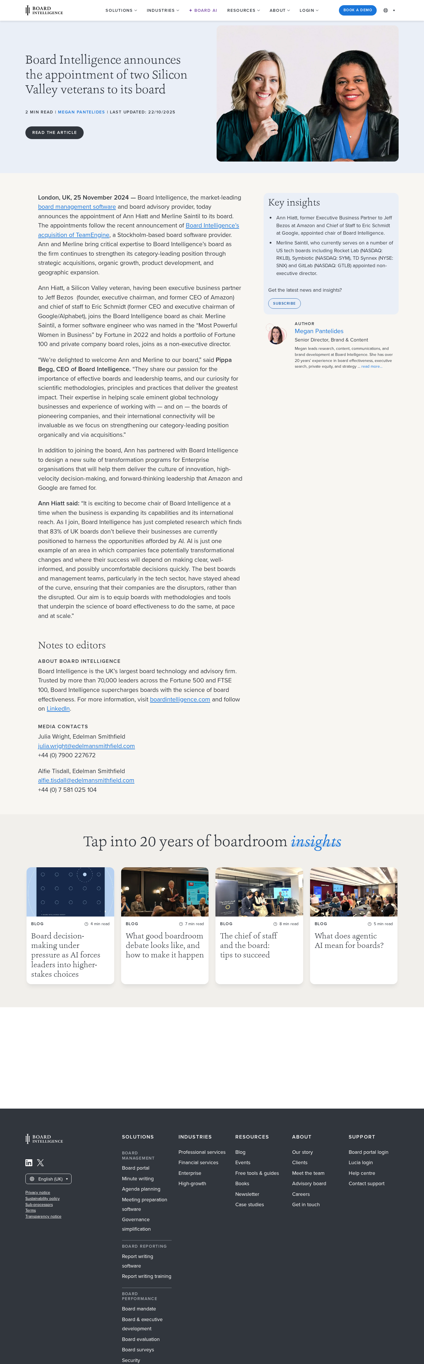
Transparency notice (43, 1216)
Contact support (366, 1183)
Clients (299, 1162)
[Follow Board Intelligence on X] (40, 1164)
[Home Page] (44, 1142)
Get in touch (306, 1204)
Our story (302, 1152)
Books (242, 1183)
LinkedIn (58, 708)
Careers (301, 1194)
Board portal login (369, 1152)
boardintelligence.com (180, 699)
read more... (371, 366)
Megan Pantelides (81, 112)
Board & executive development (142, 1324)
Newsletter (247, 1194)
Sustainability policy (42, 1199)
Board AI (205, 10)
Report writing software (137, 1261)
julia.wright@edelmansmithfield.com (86, 746)
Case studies (249, 1204)
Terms (30, 1210)
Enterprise (190, 1173)
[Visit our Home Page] (44, 10)
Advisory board (309, 1183)
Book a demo (358, 10)
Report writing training (146, 1276)
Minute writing (138, 1178)
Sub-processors (39, 1205)
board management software (77, 206)
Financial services (198, 1162)
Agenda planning (141, 1189)
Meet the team (308, 1173)
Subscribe (284, 303)
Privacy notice (37, 1193)
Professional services (202, 1152)
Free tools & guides (257, 1173)
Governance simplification (136, 1224)
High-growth (192, 1183)
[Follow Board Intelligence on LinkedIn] (28, 1164)
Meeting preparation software (144, 1204)
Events (242, 1162)
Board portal (135, 1168)
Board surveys (138, 1349)
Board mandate (139, 1308)
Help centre (362, 1173)
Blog (240, 1152)
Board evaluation (141, 1339)
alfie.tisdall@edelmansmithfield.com (86, 780)
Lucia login (361, 1162)
